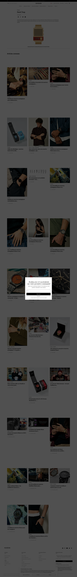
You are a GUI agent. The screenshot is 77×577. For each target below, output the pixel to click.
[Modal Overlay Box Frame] (38, 288)
